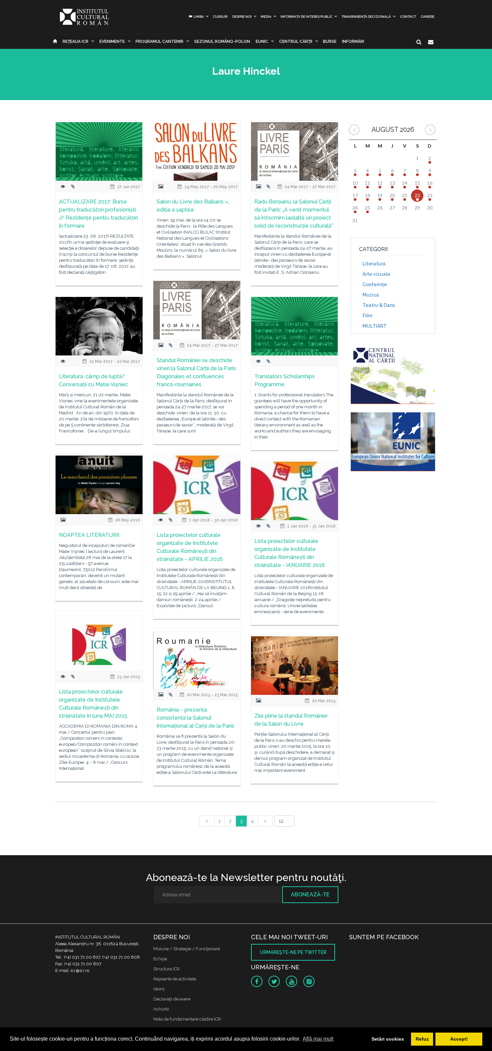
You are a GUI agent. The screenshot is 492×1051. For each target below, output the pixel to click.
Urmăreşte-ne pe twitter (293, 952)
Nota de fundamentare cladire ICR (187, 1019)
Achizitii (161, 1009)
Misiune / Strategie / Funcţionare (186, 948)
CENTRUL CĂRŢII (295, 41)
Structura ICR (166, 968)
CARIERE (427, 16)
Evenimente (112, 41)
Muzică (370, 295)
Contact (408, 16)
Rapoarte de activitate (174, 978)
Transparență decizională (366, 16)
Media (266, 16)
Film (367, 315)
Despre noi (242, 16)
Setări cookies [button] (388, 1039)
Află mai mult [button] (318, 1039)
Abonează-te (310, 894)
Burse (329, 41)
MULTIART (374, 326)
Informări (353, 41)
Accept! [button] (459, 1039)
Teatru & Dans (378, 305)
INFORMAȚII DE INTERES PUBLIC (306, 16)
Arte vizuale (376, 274)
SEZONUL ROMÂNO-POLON (222, 41)
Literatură (374, 263)
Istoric (159, 988)
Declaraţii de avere (171, 998)
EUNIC (262, 41)
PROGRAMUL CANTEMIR (159, 41)
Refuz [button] (422, 1039)
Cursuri (220, 16)
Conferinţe (374, 284)
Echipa (160, 958)
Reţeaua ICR (75, 41)
